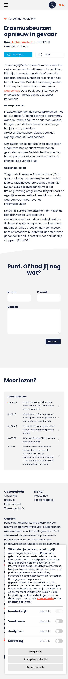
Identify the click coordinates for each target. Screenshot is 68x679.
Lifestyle (9, 500)
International (12, 504)
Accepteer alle (35, 667)
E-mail (42, 292)
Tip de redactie (44, 500)
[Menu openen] (6, 5)
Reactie (12, 307)
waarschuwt (12, 91)
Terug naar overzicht (21, 19)
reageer (18, 54)
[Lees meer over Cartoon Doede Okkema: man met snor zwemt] (33, 440)
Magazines (41, 496)
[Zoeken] (52, 5)
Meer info (45, 611)
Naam (11, 292)
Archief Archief (21, 42)
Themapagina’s (14, 508)
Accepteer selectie (35, 659)
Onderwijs (10, 496)
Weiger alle (35, 651)
